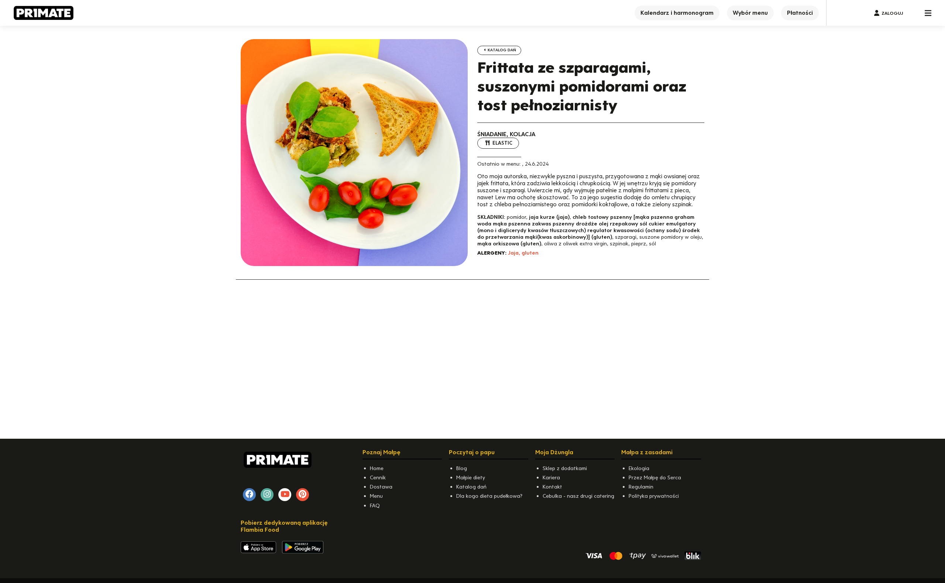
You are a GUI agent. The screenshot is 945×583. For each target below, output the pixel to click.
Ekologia (639, 468)
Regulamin (641, 486)
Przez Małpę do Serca (655, 477)
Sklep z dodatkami (565, 468)
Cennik (378, 477)
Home (377, 468)
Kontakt (552, 486)
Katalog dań (501, 50)
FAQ (375, 505)
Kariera (551, 477)
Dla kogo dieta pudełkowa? (489, 496)
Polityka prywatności (654, 496)
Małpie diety (470, 477)
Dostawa (381, 486)
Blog (461, 468)
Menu (376, 496)
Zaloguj (892, 13)
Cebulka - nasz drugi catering (578, 496)
